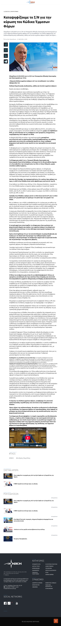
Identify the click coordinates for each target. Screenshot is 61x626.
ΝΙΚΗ (12, 458)
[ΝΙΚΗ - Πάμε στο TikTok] (9, 603)
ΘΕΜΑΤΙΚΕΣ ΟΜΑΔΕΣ (50, 583)
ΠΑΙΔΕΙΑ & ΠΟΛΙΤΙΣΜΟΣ (35, 573)
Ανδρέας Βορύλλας (23, 458)
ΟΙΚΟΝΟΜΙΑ (48, 568)
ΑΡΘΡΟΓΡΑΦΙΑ (14, 11)
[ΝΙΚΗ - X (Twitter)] (13, 603)
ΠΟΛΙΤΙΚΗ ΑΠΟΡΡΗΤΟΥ (48, 585)
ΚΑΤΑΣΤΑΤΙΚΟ (36, 585)
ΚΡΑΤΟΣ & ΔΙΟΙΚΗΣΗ (50, 570)
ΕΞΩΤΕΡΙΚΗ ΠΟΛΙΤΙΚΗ (51, 564)
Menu (56, 621)
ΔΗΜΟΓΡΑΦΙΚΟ (49, 566)
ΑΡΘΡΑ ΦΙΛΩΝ (36, 568)
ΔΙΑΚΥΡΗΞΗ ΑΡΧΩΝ (37, 583)
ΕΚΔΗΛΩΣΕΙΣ (35, 570)
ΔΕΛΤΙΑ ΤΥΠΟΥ (36, 566)
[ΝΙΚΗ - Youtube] (16, 603)
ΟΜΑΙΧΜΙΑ (35, 587)
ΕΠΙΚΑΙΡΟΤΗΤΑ (36, 564)
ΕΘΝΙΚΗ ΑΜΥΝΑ (49, 574)
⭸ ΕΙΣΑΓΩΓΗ (7, 11)
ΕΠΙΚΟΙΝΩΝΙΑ (49, 588)
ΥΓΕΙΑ (46, 572)
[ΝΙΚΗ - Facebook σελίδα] (5, 603)
